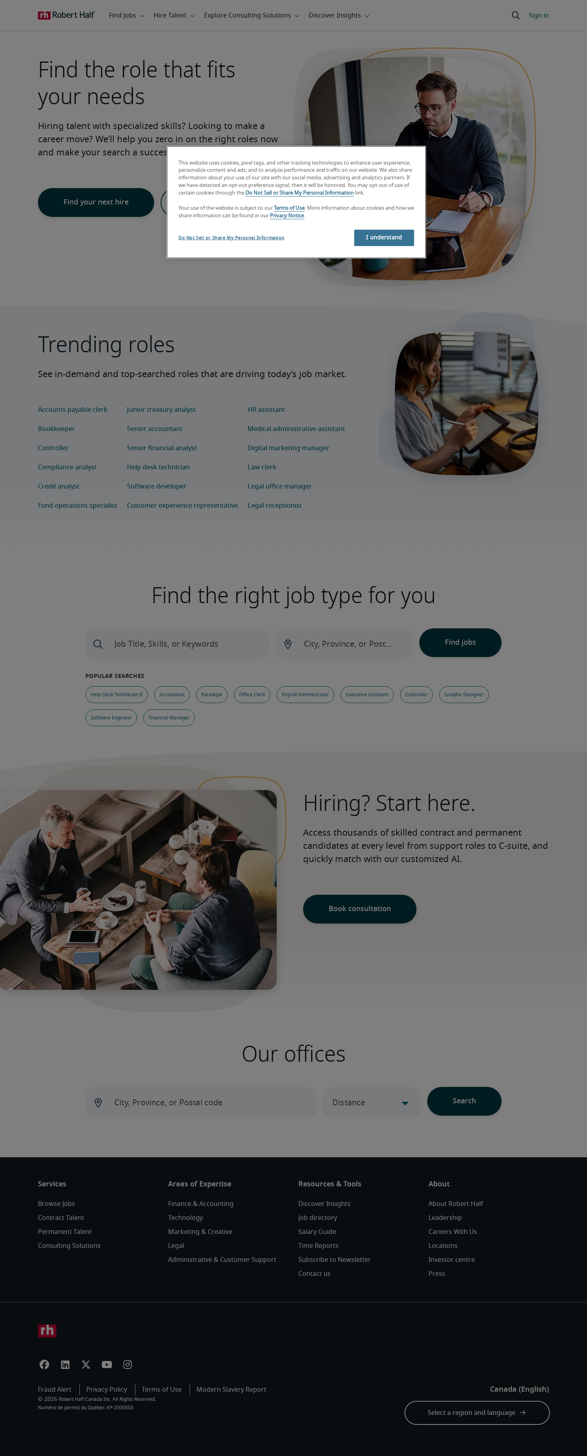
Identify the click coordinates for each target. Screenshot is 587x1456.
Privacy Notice (287, 215)
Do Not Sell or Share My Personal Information (300, 193)
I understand (384, 237)
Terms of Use (289, 208)
